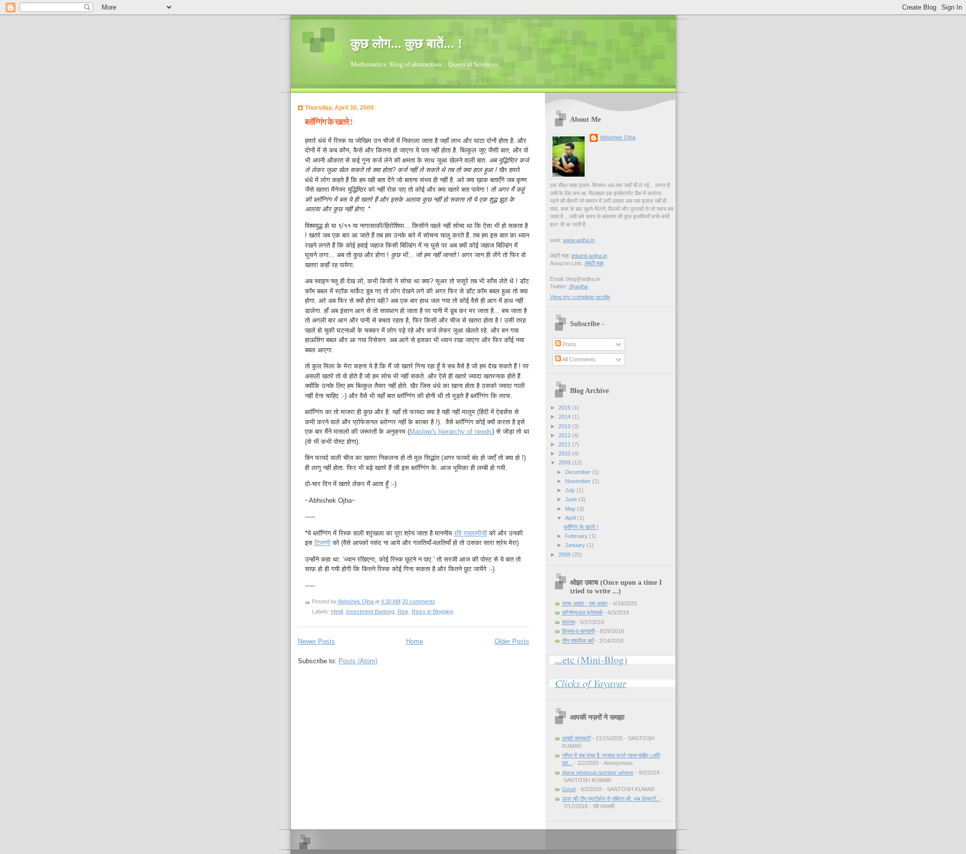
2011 (565, 444)
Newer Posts (316, 641)
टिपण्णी (322, 543)
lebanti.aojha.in (589, 256)
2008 (565, 555)
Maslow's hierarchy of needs (451, 431)
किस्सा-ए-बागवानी (578, 631)
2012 (565, 435)
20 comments (418, 601)
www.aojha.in (579, 240)
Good (569, 789)
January (576, 545)
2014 (565, 417)
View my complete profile (580, 297)
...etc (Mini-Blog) (591, 659)
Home (414, 641)
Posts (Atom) (358, 661)
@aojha (578, 286)
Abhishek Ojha (356, 601)
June (572, 499)
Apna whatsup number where (597, 772)
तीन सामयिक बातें (578, 641)
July (571, 490)
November (578, 481)
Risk (403, 611)
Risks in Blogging (432, 611)
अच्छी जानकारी (576, 738)
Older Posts (512, 641)
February (577, 536)
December (578, 472)
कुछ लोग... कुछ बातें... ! (406, 43)
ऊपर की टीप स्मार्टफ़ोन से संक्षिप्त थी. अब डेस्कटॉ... (611, 799)
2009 (565, 462)
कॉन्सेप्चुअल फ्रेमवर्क (582, 612)
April (571, 518)
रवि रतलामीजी (470, 533)
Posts (569, 344)
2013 (565, 426)
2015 (565, 408)
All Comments (578, 359)
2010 (565, 453)
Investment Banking (370, 611)
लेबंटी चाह (594, 263)
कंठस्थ (568, 622)
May (571, 509)
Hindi (337, 611)
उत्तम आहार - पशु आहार (585, 603)
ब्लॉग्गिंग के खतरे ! (329, 122)
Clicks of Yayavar (590, 682)
